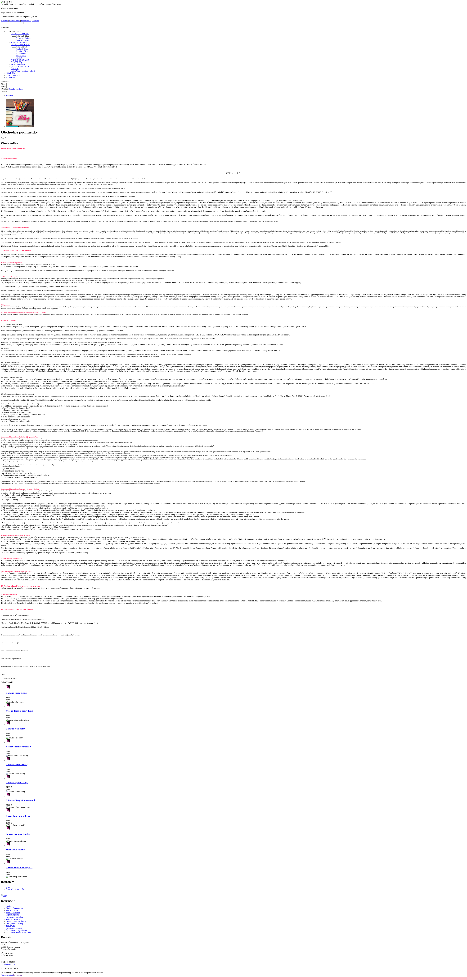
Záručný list (10, 926)
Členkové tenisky (22, 40)
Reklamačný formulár (14, 928)
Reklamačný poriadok (14, 917)
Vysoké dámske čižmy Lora (19, 711)
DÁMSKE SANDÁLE (20, 66)
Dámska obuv (14, 21)
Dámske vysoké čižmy (17, 782)
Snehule (19, 58)
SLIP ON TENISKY (19, 42)
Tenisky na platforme (24, 38)
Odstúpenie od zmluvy (14, 923)
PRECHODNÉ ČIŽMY (20, 60)
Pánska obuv (26, 21)
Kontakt (9, 906)
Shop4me (9, 95)
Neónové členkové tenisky (18, 746)
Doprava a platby (12, 915)
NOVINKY (10, 73)
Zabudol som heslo (16, 89)
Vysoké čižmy (21, 56)
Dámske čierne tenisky (17, 764)
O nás (8, 887)
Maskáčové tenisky (15, 849)
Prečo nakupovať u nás (15, 889)
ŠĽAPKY (14, 69)
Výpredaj (36, 21)
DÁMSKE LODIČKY (20, 34)
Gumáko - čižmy (22, 51)
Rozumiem (17, 975)
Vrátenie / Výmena (13, 919)
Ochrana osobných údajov (16, 921)
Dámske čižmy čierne (16, 693)
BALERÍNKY (16, 62)
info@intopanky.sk (8, 964)
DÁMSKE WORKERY (20, 45)
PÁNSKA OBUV (13, 75)
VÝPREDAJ (11, 77)
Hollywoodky (21, 53)
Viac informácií (7, 975)
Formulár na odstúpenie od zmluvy (19, 932)
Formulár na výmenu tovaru (16, 930)
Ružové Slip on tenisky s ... (19, 867)
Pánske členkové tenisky (18, 834)
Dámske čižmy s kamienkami (20, 800)
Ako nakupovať (12, 910)
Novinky (4, 21)
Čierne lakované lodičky (18, 816)
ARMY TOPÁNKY (19, 64)
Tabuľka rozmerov (13, 913)
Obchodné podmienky (14, 908)
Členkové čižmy (22, 49)
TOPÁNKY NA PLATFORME (23, 71)
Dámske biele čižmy (15, 728)
